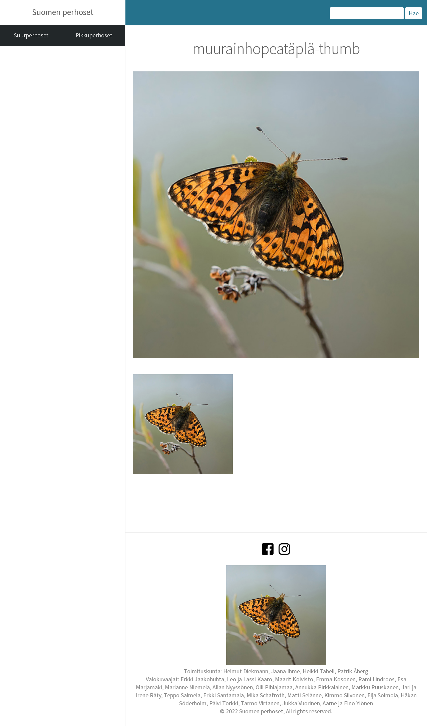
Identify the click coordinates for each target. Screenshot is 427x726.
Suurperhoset (31, 35)
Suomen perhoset (62, 12)
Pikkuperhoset (94, 35)
